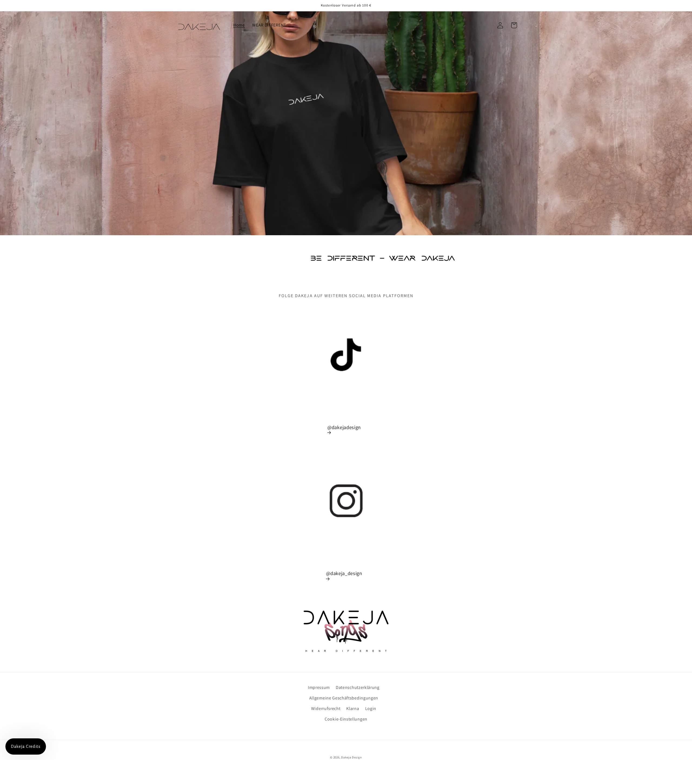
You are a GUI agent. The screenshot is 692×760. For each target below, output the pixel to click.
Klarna (352, 708)
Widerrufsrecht (326, 708)
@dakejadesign (344, 427)
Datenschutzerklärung (358, 687)
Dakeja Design (351, 757)
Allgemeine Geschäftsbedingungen (343, 698)
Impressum (319, 687)
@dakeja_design (344, 573)
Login (370, 708)
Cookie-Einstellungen (346, 719)
